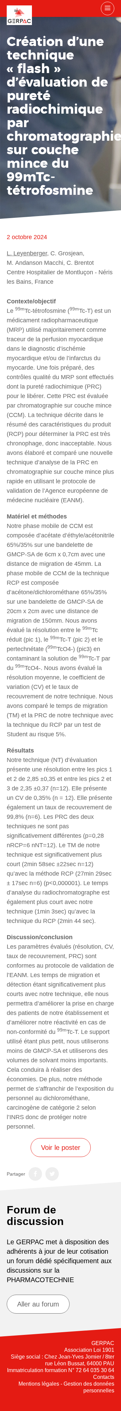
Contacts (103, 1377)
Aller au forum (38, 1304)
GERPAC (19, 15)
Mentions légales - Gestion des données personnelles (66, 1387)
